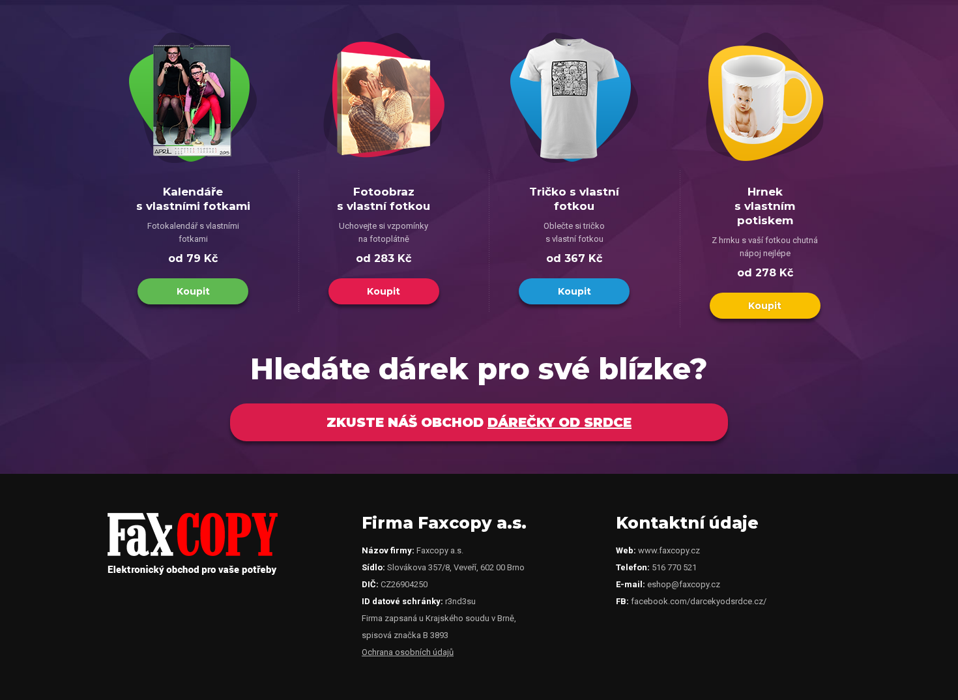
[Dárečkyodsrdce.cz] (193, 572)
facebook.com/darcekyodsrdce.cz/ (698, 601)
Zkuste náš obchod (479, 422)
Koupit (193, 291)
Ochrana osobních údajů (408, 652)
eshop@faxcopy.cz (683, 584)
